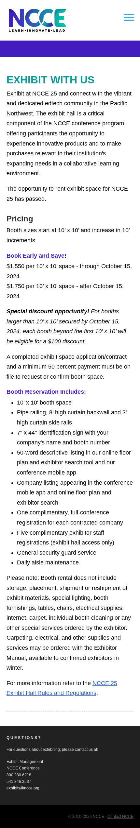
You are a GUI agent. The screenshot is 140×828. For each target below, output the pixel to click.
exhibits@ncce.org (23, 788)
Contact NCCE (120, 816)
